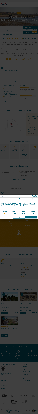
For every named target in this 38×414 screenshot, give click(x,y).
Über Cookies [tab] (31, 198)
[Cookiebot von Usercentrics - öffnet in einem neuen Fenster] (33, 196)
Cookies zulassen (31, 217)
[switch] (14, 213)
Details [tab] (19, 198)
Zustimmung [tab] (7, 198)
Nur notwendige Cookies (19, 217)
